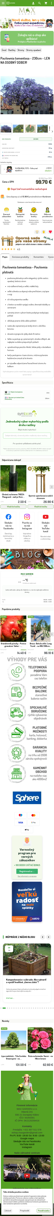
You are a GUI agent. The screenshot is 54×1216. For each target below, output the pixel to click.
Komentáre (39, 257)
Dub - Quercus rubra (13, 643)
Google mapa (27, 1138)
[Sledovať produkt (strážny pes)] (44, 232)
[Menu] (3, 3)
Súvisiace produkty (20, 257)
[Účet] (33, 3)
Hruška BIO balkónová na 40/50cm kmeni (13, 1057)
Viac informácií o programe (27, 876)
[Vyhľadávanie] (39, 3)
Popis (4, 257)
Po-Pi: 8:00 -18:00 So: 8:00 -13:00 (27, 1135)
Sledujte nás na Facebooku (27, 1141)
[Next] (48, 937)
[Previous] (42, 937)
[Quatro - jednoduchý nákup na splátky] (27, 902)
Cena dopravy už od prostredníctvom (29, 196)
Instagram (27, 1147)
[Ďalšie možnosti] (51, 3)
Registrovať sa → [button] (27, 871)
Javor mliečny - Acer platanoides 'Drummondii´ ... (41, 644)
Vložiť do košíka (13, 506)
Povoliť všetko (43, 1210)
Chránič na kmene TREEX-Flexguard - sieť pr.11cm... (40, 495)
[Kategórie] (10, 3)
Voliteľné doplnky (6, 162)
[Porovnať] (37, 232)
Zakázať (7, 1210)
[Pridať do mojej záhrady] (50, 232)
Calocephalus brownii (40, 1055)
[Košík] (46, 3)
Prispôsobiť (24, 1210)
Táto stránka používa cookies (16, 1192)
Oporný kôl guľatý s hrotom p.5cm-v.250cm (13, 495)
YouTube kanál (27, 1144)
